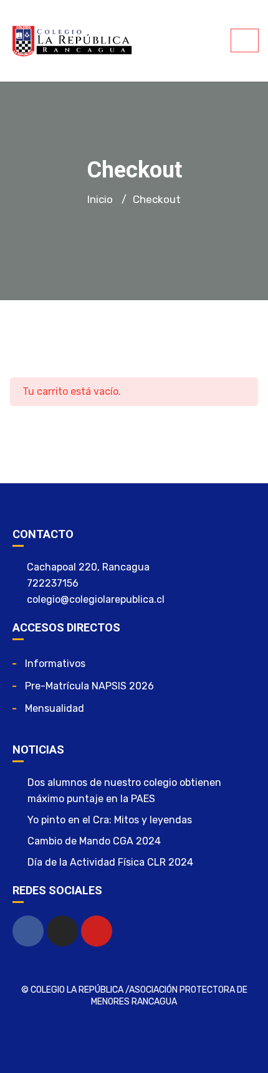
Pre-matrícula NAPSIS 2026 (89, 686)
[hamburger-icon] (245, 40)
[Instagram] (62, 931)
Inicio (100, 199)
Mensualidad (54, 708)
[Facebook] (28, 931)
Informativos (55, 663)
